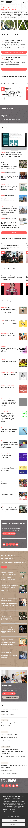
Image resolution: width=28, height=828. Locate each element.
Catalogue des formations (9, 693)
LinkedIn (4, 544)
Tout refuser (13, 820)
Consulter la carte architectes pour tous (14, 52)
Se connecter (21, 2)
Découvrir (4, 567)
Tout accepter (13, 824)
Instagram (13, 544)
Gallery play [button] (25, 21)
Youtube (16, 544)
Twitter (10, 544)
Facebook (7, 544)
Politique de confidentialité (9, 811)
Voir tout (14, 232)
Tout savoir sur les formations (11, 697)
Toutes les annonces (8, 714)
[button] (26, 2)
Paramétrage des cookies (13, 816)
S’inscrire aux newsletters (9, 533)
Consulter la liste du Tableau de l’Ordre (14, 69)
